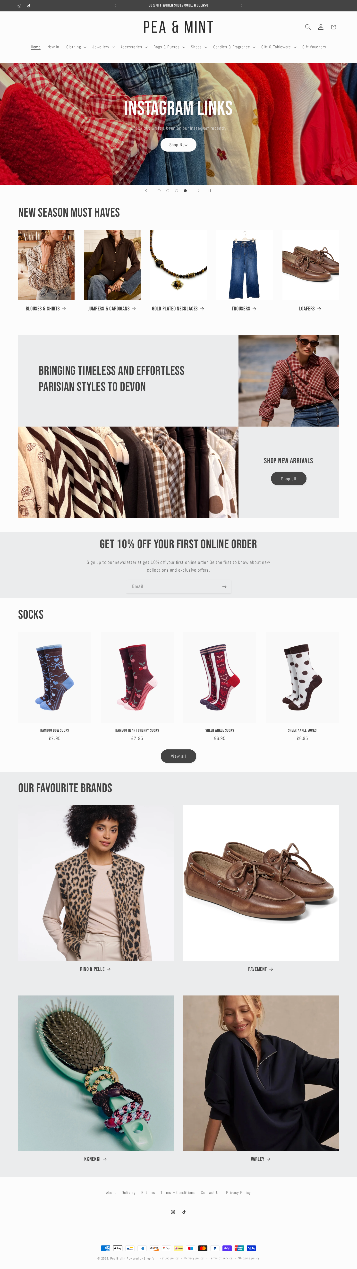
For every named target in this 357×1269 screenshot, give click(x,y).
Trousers (241, 308)
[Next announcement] (241, 5)
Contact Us (211, 1192)
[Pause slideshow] (211, 190)
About (111, 1192)
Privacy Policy (238, 1192)
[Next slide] (198, 190)
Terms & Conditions (178, 1192)
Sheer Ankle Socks (219, 730)
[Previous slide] (146, 190)
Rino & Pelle (92, 969)
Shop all (288, 478)
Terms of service (221, 1258)
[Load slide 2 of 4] (167, 190)
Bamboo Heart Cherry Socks (137, 730)
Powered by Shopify (140, 1258)
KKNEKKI (92, 1159)
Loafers (307, 308)
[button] (76, 47)
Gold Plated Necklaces (175, 308)
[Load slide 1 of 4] (159, 190)
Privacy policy (194, 1258)
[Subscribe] (224, 586)
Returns (148, 1192)
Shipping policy (249, 1258)
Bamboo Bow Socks (54, 730)
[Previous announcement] (115, 5)
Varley (257, 1159)
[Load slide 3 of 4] (176, 190)
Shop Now (178, 140)
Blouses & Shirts (43, 308)
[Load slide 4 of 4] (185, 190)
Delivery (129, 1192)
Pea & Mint (118, 1258)
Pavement (257, 969)
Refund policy (169, 1258)
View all (178, 756)
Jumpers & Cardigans (109, 308)
